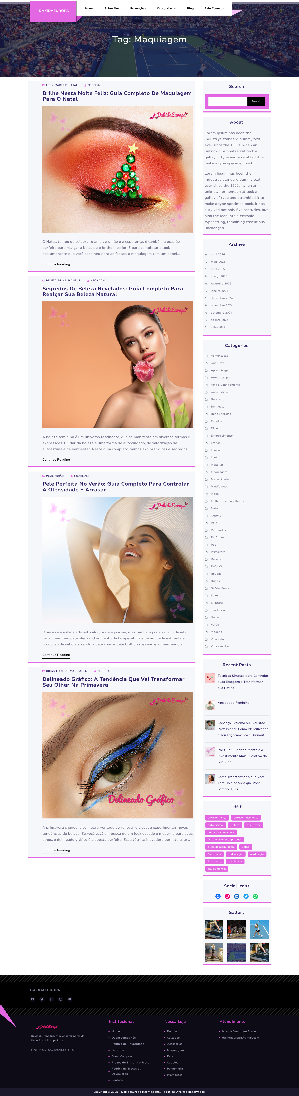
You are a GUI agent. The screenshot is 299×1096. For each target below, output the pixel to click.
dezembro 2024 (222, 298)
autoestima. (215, 825)
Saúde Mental (220, 588)
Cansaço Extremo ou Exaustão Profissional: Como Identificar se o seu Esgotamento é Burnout (243, 729)
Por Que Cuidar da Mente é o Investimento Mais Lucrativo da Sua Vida (242, 756)
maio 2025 (218, 262)
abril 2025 (218, 269)
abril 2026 (218, 254)
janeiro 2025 (219, 291)
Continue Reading (56, 264)
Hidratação (235, 854)
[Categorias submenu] (175, 8)
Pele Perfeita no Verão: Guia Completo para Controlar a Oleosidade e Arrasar (115, 487)
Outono (216, 516)
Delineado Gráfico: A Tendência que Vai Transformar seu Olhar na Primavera (113, 682)
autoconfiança (217, 817)
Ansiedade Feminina (234, 703)
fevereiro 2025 (221, 284)
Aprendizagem (221, 370)
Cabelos (216, 421)
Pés (213, 545)
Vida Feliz (217, 639)
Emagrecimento (222, 436)
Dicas (62, 280)
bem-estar (253, 825)
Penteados (218, 530)
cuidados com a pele (221, 832)
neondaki (95, 85)
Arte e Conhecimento (225, 385)
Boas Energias (221, 414)
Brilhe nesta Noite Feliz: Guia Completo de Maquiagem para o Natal (117, 96)
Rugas (215, 581)
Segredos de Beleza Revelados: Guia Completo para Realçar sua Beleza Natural (112, 291)
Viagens (216, 632)
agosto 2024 (219, 320)
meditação (257, 854)
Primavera (218, 552)
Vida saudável (220, 646)
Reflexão (217, 566)
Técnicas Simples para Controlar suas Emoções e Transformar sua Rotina (243, 682)
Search (256, 101)
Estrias (216, 443)
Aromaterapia (220, 377)
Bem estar (218, 407)
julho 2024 (218, 327)
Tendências (218, 610)
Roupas (216, 574)
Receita (216, 559)
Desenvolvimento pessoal (224, 839)
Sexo (214, 595)
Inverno (216, 450)
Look (49, 85)
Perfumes (217, 537)
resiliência (235, 861)
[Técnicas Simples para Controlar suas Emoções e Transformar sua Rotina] (210, 679)
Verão (59, 475)
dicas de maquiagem (221, 847)
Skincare (217, 603)
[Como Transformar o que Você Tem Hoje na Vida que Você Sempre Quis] (210, 780)
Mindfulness (219, 486)
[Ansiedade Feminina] (210, 706)
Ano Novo (218, 363)
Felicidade (214, 854)
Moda (215, 494)
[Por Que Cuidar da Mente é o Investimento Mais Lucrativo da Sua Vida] (210, 753)
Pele (49, 475)
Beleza (51, 280)
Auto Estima (219, 392)
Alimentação (219, 356)
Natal (73, 85)
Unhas (215, 617)
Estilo (245, 847)
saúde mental (217, 869)
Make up (61, 85)
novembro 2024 (222, 305)
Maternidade (220, 479)
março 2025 (219, 276)
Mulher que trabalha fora (228, 501)
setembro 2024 (221, 313)
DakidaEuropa (54, 10)
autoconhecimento (246, 817)
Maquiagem (79, 671)
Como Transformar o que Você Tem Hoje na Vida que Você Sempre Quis (241, 783)
